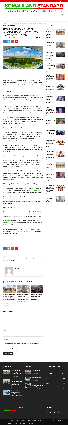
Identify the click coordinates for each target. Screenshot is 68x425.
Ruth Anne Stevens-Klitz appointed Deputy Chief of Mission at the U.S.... (50, 110)
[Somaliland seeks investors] (28, 379)
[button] (63, 15)
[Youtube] (63, 1)
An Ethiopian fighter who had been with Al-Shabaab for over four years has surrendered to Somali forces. (23, 298)
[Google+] (58, 1)
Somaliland (15, 15)
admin (6, 37)
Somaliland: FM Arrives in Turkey (34, 259)
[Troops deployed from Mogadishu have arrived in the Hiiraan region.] (60, 165)
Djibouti (30, 15)
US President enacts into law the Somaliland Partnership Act (37, 385)
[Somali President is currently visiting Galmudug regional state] (60, 132)
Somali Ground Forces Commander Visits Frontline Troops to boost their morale (50, 55)
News (9, 23)
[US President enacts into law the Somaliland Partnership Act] (28, 385)
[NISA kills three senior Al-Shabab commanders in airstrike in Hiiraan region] (60, 87)
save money (27, 199)
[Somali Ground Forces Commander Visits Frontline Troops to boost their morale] (37, 289)
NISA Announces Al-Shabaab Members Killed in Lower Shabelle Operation (50, 188)
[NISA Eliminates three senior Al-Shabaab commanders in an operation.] (60, 98)
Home (9, 15)
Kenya (42, 15)
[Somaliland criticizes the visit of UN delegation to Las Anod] (60, 77)
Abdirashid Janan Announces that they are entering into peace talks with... (50, 200)
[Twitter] (60, 1)
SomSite (35, 423)
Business (10, 19)
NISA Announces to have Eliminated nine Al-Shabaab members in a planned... (50, 143)
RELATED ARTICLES (11, 281)
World (47, 15)
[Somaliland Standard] (34, 8)
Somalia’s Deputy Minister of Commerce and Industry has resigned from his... (50, 154)
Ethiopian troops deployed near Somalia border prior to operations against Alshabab (16, 382)
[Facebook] (55, 1)
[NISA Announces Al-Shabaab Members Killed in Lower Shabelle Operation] (60, 188)
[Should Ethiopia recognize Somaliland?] (28, 372)
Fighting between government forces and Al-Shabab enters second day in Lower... (50, 122)
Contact (16, 19)
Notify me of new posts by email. (13, 350)
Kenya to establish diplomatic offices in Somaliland (11, 259)
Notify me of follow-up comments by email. (15, 348)
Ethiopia (37, 15)
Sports (13, 25)
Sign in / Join (19, 1)
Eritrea (53, 15)
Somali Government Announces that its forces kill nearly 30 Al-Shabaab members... (50, 66)
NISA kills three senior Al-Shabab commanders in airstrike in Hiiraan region (50, 88)
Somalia (23, 15)
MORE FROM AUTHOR (25, 281)
